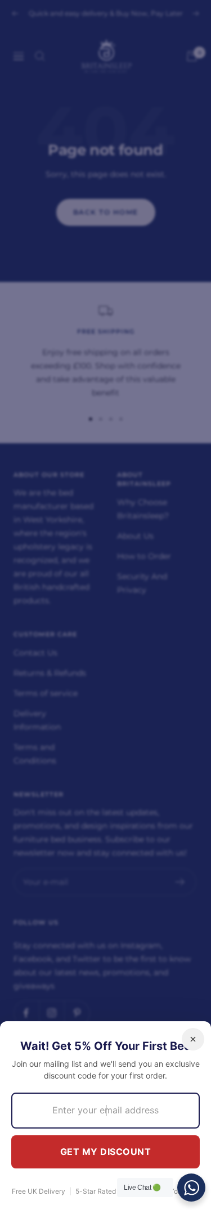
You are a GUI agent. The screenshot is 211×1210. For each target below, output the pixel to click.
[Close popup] (193, 1039)
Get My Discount (105, 1151)
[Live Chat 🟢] (191, 1187)
